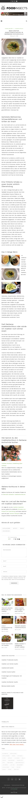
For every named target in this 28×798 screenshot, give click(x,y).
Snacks (4, 769)
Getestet (15, 528)
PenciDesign (14, 789)
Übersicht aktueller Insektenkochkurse (20, 626)
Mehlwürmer (20, 764)
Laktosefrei (5, 764)
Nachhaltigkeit (5, 767)
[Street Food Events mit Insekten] (7, 638)
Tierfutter (16, 769)
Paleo (13, 767)
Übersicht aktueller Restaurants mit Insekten (7, 609)
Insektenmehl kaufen (8, 668)
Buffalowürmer (6, 528)
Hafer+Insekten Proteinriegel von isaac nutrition (19, 609)
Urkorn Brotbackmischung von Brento (7, 627)
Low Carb (12, 764)
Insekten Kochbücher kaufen (10, 682)
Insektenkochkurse (19, 28)
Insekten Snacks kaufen (8, 672)
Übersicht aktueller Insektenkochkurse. (14, 494)
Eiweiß (13, 755)
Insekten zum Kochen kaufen (10, 664)
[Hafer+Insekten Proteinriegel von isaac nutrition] (20, 602)
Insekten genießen (9, 28)
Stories (9, 769)
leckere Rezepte (14, 513)
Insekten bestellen (18, 507)
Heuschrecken (6, 531)
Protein (18, 767)
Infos (3, 762)
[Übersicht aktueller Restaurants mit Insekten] (7, 602)
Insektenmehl (10, 762)
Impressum (7, 785)
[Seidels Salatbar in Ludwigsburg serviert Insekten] (20, 638)
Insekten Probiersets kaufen (10, 660)
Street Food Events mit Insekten (7, 644)
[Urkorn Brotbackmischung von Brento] (7, 620)
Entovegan (20, 755)
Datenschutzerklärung (18, 785)
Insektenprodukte (20, 762)
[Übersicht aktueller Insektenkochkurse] (20, 620)
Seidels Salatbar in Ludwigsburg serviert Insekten (20, 645)
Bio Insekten (5, 753)
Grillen (22, 528)
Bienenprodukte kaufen (8, 686)
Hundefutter (20, 760)
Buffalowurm (13, 753)
